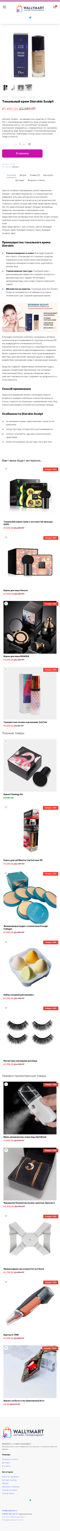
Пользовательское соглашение (12, 1520)
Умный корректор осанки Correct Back (23, 1269)
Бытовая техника (9, 1480)
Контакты (6, 1466)
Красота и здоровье (18, 97)
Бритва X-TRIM (11, 1335)
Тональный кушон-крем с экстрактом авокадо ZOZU (28, 523)
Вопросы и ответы (10, 1459)
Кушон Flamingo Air (13, 794)
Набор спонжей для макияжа (18, 995)
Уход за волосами (9, 1490)
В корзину (22, 153)
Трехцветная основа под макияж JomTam (25, 722)
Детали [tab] (23, 175)
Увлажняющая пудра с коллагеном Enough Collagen (25, 927)
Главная (5, 97)
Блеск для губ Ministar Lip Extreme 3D (22, 860)
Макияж (33, 97)
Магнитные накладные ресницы (20, 1061)
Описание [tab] (11, 175)
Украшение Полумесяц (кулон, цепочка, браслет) (29, 1203)
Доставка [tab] (19, 180)
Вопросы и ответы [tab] (36, 180)
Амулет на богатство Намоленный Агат (24, 1401)
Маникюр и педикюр (10, 1487)
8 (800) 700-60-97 (10, 1514)
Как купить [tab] (48, 175)
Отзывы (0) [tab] (35, 175)
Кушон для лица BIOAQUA (16, 656)
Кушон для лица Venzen (15, 590)
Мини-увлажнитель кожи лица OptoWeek (24, 1137)
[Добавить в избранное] (29, 144)
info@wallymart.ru (9, 1510)
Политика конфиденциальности (13, 1517)
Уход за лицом (8, 1493)
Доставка (6, 1463)
